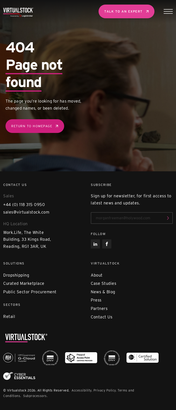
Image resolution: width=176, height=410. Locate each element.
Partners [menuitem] (99, 308)
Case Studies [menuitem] (103, 283)
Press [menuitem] (96, 300)
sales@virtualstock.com (26, 212)
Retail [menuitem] (9, 316)
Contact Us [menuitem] (101, 317)
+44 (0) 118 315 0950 (24, 204)
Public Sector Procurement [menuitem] (30, 291)
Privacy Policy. (105, 390)
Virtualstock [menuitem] (105, 263)
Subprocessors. (35, 396)
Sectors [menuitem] (12, 305)
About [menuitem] (97, 275)
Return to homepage (31, 126)
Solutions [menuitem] (14, 263)
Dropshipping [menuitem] (16, 275)
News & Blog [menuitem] (103, 291)
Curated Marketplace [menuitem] (23, 283)
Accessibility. (82, 390)
